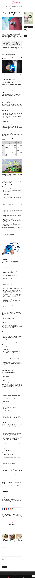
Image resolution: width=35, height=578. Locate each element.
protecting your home (15, 33)
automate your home (6, 435)
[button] (32, 6)
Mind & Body (8, 6)
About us (25, 575)
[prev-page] (11, 543)
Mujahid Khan (12, 524)
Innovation (12, 6)
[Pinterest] (6, 509)
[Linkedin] (8, 509)
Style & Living (6, 8)
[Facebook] (2, 509)
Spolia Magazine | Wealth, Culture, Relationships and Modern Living (14, 577)
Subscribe (22, 575)
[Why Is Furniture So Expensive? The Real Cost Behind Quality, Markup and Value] (12, 536)
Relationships (20, 6)
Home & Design (10, 10)
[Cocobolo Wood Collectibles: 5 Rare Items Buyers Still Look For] (19, 536)
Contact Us (19, 575)
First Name (25, 29)
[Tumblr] (12, 509)
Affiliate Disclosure (14, 575)
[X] (4, 509)
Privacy (28, 575)
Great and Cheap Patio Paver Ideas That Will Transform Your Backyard (6, 515)
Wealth (16, 6)
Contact (10, 8)
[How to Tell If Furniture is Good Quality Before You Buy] (5, 536)
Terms (30, 575)
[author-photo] (12, 522)
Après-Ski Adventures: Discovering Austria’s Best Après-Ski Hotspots (17, 515)
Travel (28, 6)
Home (5, 6)
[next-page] (12, 543)
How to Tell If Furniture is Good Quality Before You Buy (5, 540)
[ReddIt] (10, 509)
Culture (25, 6)
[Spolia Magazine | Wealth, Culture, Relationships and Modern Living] (17, 3)
